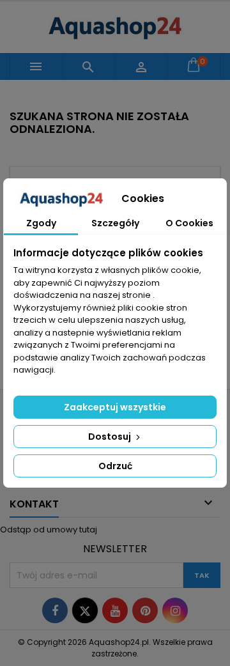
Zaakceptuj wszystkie (115, 407)
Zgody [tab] (41, 223)
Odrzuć (115, 466)
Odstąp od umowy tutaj (48, 529)
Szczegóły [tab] (115, 223)
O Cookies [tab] (189, 223)
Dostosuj (110, 436)
